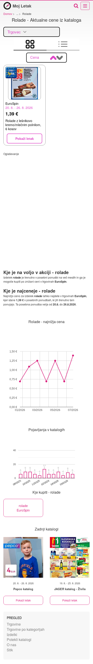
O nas (11, 644)
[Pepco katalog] (23, 557)
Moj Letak (22, 6)
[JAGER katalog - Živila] (70, 557)
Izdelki (12, 634)
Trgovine (14, 624)
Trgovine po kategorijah (25, 629)
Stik (10, 649)
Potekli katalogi (19, 639)
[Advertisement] (46, 202)
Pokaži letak (23, 600)
